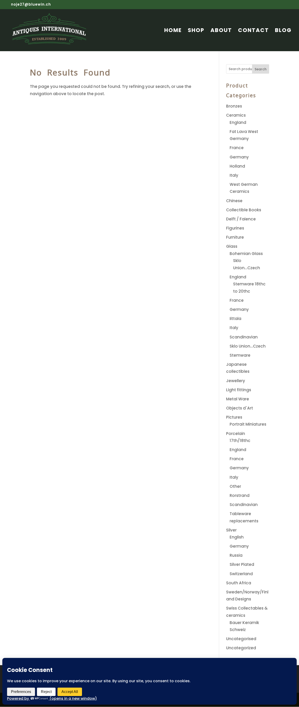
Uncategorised (241, 639)
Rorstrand (239, 495)
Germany (239, 157)
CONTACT (253, 31)
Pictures (234, 417)
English (237, 537)
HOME (173, 31)
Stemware (240, 355)
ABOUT (221, 31)
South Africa (238, 583)
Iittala (235, 318)
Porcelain (235, 433)
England (238, 122)
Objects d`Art (239, 408)
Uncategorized (241, 648)
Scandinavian (244, 337)
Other (235, 486)
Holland (237, 166)
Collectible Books (243, 210)
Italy (234, 175)
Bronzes (234, 106)
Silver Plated (242, 564)
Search (261, 69)
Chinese (234, 201)
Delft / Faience (241, 219)
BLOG (283, 31)
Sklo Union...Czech (248, 346)
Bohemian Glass (246, 253)
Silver (231, 530)
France (237, 148)
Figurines (235, 228)
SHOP (196, 31)
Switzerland (241, 574)
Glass (231, 246)
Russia (236, 555)
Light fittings (238, 390)
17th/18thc (240, 440)
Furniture (235, 237)
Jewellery (235, 381)
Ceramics (236, 115)
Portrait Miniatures (248, 424)
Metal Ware (237, 399)
